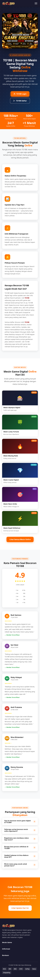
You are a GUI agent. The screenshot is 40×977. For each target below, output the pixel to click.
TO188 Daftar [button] (21, 101)
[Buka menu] (36, 3)
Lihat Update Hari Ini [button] (20, 908)
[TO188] (8, 3)
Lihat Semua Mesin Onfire (20, 539)
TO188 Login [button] (21, 94)
